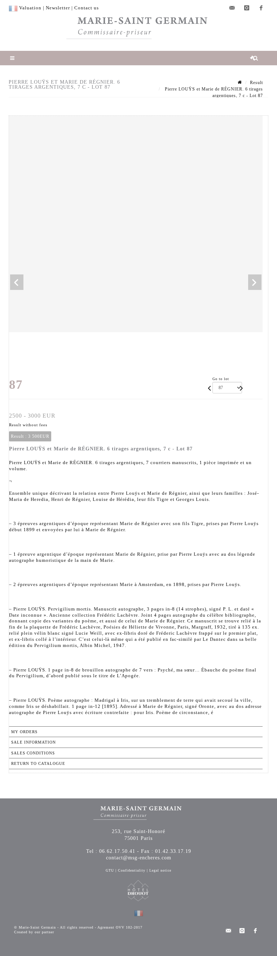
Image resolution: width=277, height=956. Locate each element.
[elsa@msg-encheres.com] (232, 8)
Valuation (30, 7)
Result (256, 82)
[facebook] (261, 8)
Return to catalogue (38, 763)
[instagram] (246, 8)
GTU (110, 870)
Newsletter (58, 7)
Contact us (86, 7)
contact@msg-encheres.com (138, 857)
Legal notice (160, 870)
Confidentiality (131, 870)
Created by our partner (34, 932)
